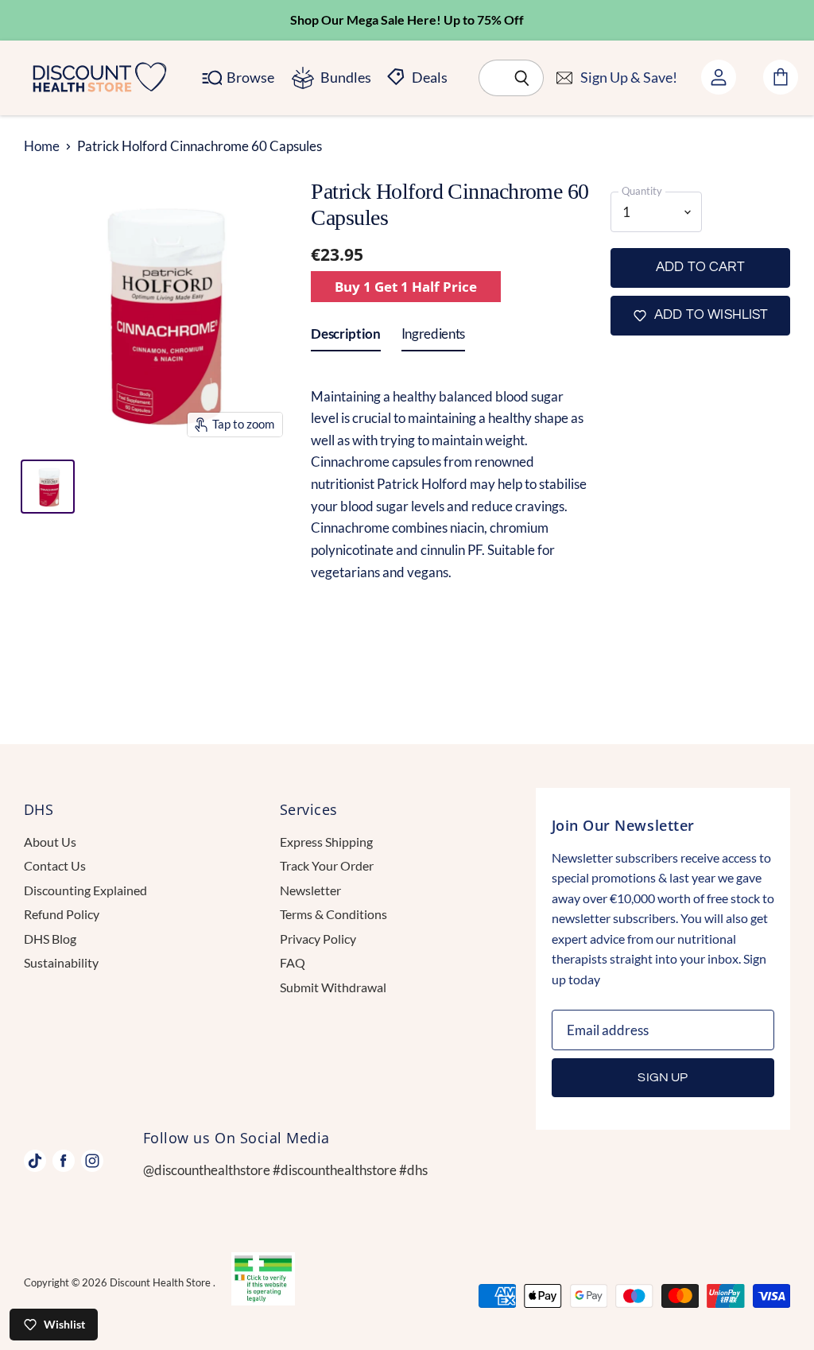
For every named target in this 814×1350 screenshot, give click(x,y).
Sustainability (61, 962)
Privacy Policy (318, 938)
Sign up (663, 1077)
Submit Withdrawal (333, 987)
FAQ (292, 962)
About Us (50, 841)
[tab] (345, 337)
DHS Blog (50, 938)
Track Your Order (327, 865)
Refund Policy (61, 913)
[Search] (523, 78)
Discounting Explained (85, 890)
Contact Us (55, 865)
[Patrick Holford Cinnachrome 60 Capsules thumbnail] (47, 486)
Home (42, 146)
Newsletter (310, 890)
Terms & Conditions (333, 913)
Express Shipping (326, 841)
